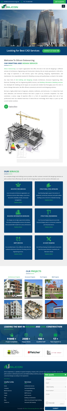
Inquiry (5, 393)
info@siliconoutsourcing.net (11, 1)
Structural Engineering (49, 216)
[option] (33, 28)
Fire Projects (43, 277)
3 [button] (35, 43)
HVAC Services (28, 395)
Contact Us (6, 402)
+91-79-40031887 (28, 1)
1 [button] (32, 43)
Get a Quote (59, 2)
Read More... (7, 379)
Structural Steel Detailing (49, 189)
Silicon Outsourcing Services (31, 409)
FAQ (5, 398)
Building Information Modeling (18, 216)
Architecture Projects (14, 277)
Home (5, 386)
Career (5, 395)
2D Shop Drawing (49, 243)
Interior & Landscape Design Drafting (33, 400)
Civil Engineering (28, 391)
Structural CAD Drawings (30, 402)
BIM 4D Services (8, 391)
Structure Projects (30, 277)
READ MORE (9, 38)
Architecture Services (18, 189)
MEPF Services (18, 243)
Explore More (13, 106)
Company (6, 388)
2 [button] (34, 43)
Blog (5, 400)
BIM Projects (55, 277)
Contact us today (50, 51)
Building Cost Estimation (30, 398)
